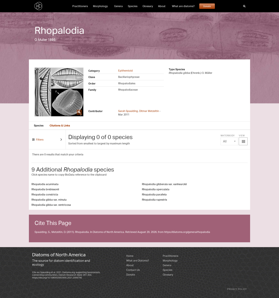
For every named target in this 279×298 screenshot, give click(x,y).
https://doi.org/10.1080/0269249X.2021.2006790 (57, 277)
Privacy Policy (237, 289)
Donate (207, 6)
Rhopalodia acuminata (44, 184)
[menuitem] (80, 6)
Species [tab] (39, 125)
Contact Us (133, 270)
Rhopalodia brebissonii (45, 189)
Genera (118, 6)
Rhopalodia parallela (154, 194)
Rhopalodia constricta (44, 194)
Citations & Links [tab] (60, 125)
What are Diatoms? (137, 260)
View (243, 138)
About (161, 6)
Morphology (100, 6)
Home (129, 255)
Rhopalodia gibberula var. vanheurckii (164, 184)
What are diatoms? (183, 6)
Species (132, 6)
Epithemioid (125, 70)
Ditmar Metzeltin (149, 111)
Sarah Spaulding (128, 111)
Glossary (148, 6)
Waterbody (228, 135)
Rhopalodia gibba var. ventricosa (51, 204)
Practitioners (80, 6)
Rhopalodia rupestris (154, 199)
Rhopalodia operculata (155, 189)
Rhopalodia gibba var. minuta (49, 199)
